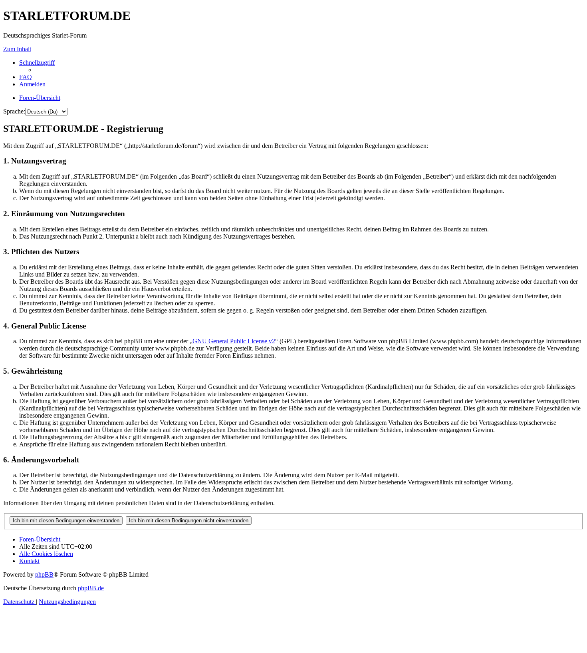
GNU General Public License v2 (233, 341)
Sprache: (14, 111)
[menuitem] (25, 77)
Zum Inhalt (17, 49)
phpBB (44, 574)
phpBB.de (91, 588)
